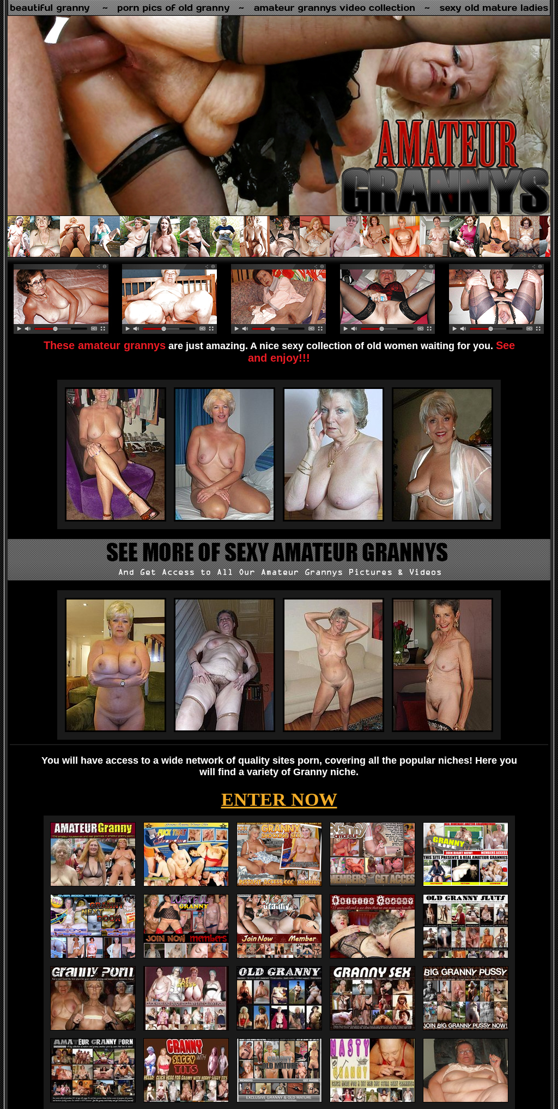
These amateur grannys (105, 345)
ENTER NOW (279, 799)
